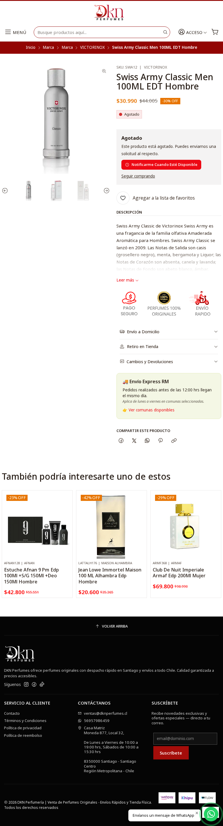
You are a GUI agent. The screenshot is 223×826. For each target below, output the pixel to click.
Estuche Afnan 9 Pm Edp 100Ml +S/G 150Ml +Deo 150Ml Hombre (31, 576)
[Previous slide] (6, 190)
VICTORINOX (92, 48)
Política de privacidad (23, 727)
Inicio (30, 48)
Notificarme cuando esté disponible (164, 164)
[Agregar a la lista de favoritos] (65, 518)
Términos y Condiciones (25, 720)
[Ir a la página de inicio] (111, 12)
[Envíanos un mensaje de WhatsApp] (211, 814)
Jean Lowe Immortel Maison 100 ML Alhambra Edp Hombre (109, 576)
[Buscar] (165, 32)
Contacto (12, 713)
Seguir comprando (138, 176)
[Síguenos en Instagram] (26, 684)
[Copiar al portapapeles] (173, 440)
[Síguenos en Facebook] (34, 684)
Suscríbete (171, 753)
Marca (48, 48)
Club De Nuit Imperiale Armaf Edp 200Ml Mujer (179, 573)
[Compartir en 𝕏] (134, 440)
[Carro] (215, 32)
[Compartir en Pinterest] (160, 440)
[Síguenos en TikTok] (42, 684)
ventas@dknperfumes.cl (105, 713)
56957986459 (96, 720)
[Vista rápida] (65, 531)
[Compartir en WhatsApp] (147, 440)
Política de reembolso (23, 735)
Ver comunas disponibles (152, 410)
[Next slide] (105, 190)
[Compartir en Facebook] (120, 440)
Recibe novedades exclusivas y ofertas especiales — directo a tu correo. (181, 718)
